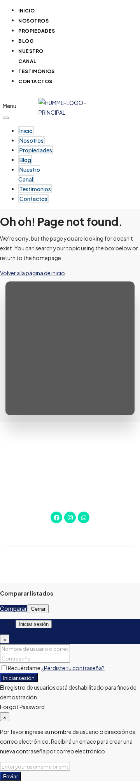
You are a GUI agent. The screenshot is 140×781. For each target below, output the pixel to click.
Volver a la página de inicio (32, 272)
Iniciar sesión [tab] (34, 624)
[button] (9, 96)
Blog (25, 159)
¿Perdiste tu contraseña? (73, 667)
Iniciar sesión (19, 677)
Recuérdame (24, 667)
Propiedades (36, 31)
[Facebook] (56, 517)
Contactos (35, 81)
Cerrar (38, 608)
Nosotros (31, 140)
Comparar (13, 608)
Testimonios (35, 188)
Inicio (26, 130)
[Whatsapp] (83, 517)
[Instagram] (70, 517)
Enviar (10, 776)
